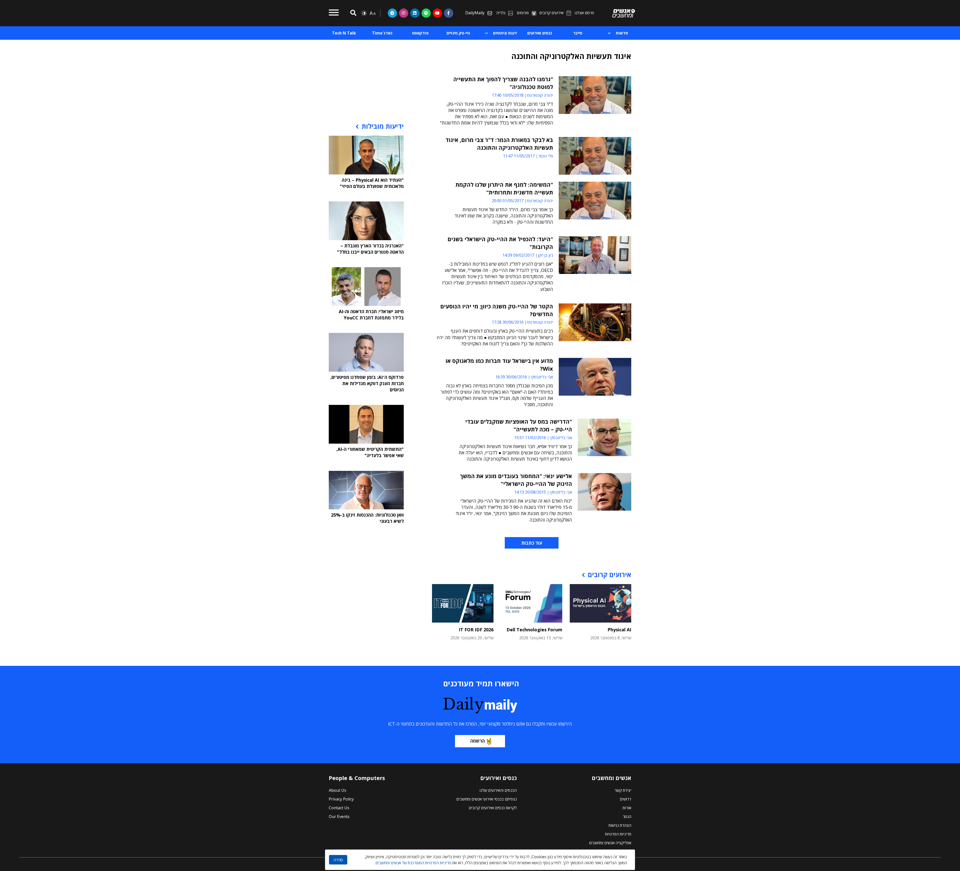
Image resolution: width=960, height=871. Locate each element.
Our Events (339, 816)
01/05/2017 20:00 (508, 200)
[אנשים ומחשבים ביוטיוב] (437, 13)
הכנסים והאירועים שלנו (498, 790)
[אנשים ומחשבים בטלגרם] (392, 13)
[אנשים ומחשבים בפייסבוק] (448, 13)
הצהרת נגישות (619, 825)
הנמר (627, 816)
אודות (626, 808)
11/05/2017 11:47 (519, 156)
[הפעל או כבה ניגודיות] (364, 13)
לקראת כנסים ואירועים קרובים (493, 808)
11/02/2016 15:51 (530, 437)
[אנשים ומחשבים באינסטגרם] (403, 13)
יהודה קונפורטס (540, 95)
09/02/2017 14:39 (518, 255)
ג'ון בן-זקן (545, 255)
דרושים (625, 799)
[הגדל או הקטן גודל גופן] (372, 13)
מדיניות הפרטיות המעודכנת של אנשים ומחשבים (413, 863)
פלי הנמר (545, 156)
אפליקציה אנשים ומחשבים (610, 843)
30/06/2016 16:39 (511, 377)
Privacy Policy (341, 799)
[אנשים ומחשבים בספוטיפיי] (426, 13)
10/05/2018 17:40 (508, 95)
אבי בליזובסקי (541, 377)
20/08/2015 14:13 (530, 492)
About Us (337, 790)
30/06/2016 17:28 (508, 322)
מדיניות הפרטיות (618, 834)
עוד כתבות (531, 543)
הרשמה (477, 741)
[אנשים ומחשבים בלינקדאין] (414, 13)
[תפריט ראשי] (333, 13)
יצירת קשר (622, 790)
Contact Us (339, 808)
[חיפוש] (352, 13)
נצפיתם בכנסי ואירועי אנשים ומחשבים (486, 799)
